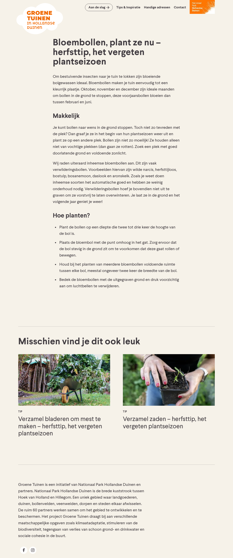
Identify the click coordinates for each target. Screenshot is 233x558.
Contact (180, 7)
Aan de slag (96, 7)
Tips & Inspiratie (128, 7)
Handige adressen (157, 7)
